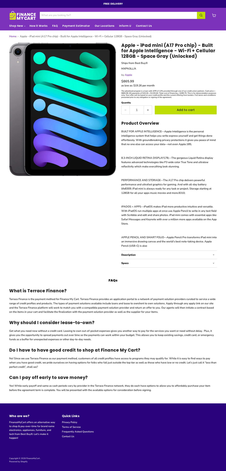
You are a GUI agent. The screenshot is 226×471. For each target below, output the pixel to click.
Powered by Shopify (18, 461)
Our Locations (105, 26)
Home (12, 36)
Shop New (16, 26)
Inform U (125, 26)
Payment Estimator (76, 26)
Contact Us (144, 26)
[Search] (201, 15)
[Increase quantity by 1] (148, 110)
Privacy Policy (69, 422)
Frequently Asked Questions (78, 431)
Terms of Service (71, 427)
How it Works (39, 26)
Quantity (126, 102)
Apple (128, 75)
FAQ (55, 26)
